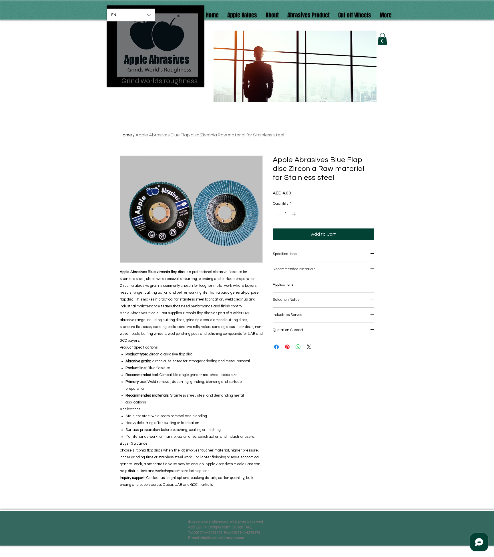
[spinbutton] (286, 214)
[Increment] (294, 214)
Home (126, 135)
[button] (354, 14)
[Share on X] (309, 346)
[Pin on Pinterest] (287, 346)
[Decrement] (277, 214)
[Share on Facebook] (276, 346)
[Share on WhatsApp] (298, 346)
